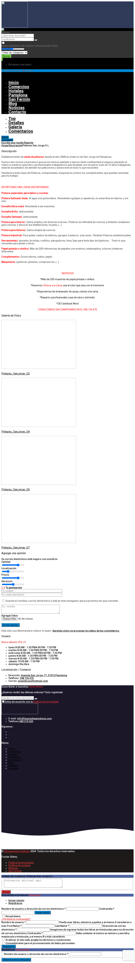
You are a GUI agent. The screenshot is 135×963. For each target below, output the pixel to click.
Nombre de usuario (13, 922)
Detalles (16, 122)
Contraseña (106, 908)
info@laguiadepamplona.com (34, 718)
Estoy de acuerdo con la (32, 701)
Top (12, 118)
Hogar (5, 145)
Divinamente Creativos (17, 851)
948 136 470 (27, 678)
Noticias (16, 107)
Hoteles (16, 90)
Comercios (18, 86)
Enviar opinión (10, 625)
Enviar (6, 892)
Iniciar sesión (16, 900)
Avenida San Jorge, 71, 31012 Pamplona (44, 675)
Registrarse (8, 76)
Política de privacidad (46, 701)
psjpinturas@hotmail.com (33, 681)
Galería (15, 127)
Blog (12, 103)
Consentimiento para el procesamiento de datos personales (40, 943)
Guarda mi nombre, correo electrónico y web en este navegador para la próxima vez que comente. (62, 600)
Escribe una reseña (12, 142)
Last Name (62, 926)
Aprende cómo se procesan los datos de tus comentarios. (86, 630)
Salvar (5, 137)
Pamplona (17, 95)
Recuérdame (12, 916)
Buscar (6, 56)
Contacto (17, 111)
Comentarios (20, 131)
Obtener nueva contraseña (16, 959)
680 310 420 (26, 721)
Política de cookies (19, 865)
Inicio (13, 82)
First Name (14, 926)
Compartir (7, 139)
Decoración (15, 145)
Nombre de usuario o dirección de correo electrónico (33, 908)
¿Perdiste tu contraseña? (15, 919)
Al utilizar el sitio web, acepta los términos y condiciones (38, 940)
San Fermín (19, 99)
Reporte (28, 142)
